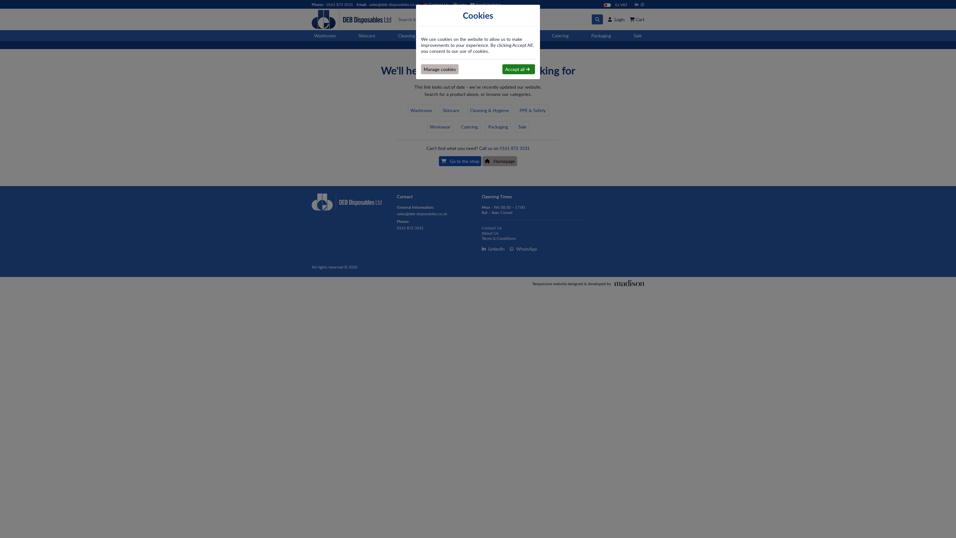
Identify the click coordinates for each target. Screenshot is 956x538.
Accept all (515, 69)
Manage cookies (440, 69)
